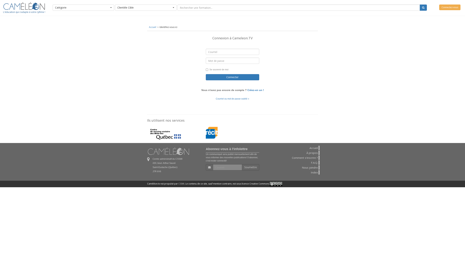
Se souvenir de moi (219, 69)
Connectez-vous (450, 7)
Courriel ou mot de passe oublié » (232, 99)
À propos (312, 153)
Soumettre (250, 167)
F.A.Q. (314, 162)
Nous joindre (310, 167)
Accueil (152, 27)
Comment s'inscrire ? (305, 158)
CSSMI (181, 183)
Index (314, 172)
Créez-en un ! (255, 90)
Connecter (232, 77)
